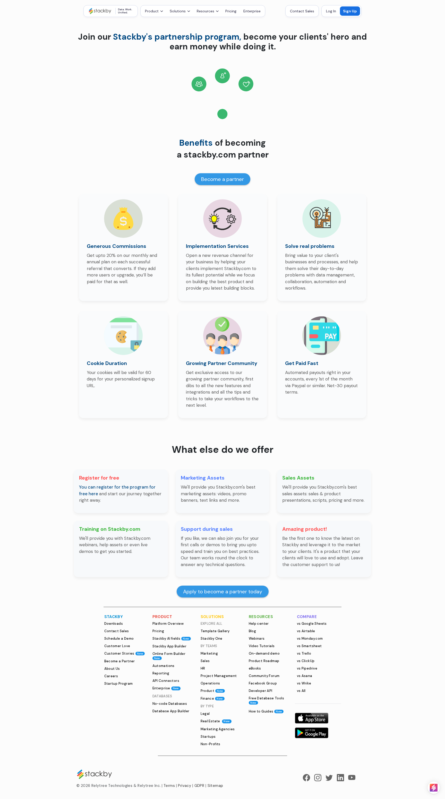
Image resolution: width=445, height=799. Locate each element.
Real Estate (215, 721)
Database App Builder (171, 711)
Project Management (219, 676)
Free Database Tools (266, 700)
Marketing (209, 653)
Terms (169, 785)
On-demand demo (264, 653)
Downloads (113, 623)
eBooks (255, 668)
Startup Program (118, 683)
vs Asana (304, 676)
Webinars (257, 638)
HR (203, 668)
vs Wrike (304, 683)
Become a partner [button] (222, 179)
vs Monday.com (310, 638)
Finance (212, 698)
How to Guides (265, 711)
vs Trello (304, 653)
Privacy (184, 785)
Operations (210, 683)
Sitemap (215, 785)
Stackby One (211, 638)
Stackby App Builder (169, 646)
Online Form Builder (169, 656)
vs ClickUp (306, 661)
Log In (331, 11)
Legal (205, 713)
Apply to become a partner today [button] (222, 591)
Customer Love (117, 646)
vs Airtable (306, 631)
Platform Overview (168, 623)
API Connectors (165, 681)
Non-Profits (210, 744)
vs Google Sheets (312, 623)
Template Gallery (215, 631)
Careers (111, 676)
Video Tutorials (262, 646)
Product (212, 691)
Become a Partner (119, 661)
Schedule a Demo (119, 638)
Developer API (260, 691)
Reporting (160, 673)
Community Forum (264, 676)
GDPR (199, 785)
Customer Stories (123, 653)
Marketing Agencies (218, 729)
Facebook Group (263, 683)
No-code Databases (169, 703)
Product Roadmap (264, 661)
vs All (301, 691)
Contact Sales (302, 11)
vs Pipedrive (307, 668)
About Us (112, 668)
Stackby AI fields (170, 638)
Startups (208, 736)
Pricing (230, 11)
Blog (252, 631)
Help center (259, 623)
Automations (163, 666)
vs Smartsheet (309, 646)
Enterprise (252, 11)
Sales (205, 661)
